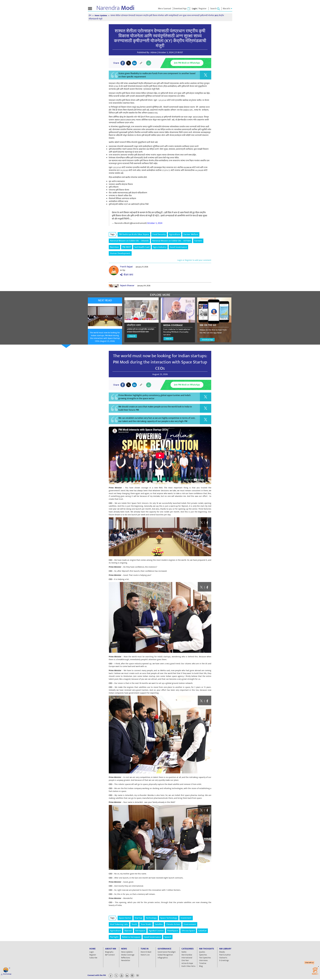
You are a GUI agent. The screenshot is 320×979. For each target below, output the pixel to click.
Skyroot (128, 930)
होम (90, 15)
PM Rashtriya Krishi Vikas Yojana (134, 234)
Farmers (198, 241)
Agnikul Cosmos (156, 930)
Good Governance (178, 247)
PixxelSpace (172, 930)
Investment (186, 918)
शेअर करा (127, 274)
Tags (112, 234)
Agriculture (174, 234)
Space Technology (168, 918)
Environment (190, 924)
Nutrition (114, 247)
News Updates (101, 15)
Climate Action (173, 924)
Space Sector (125, 918)
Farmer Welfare (191, 234)
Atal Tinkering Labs (119, 924)
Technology (151, 918)
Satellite (159, 924)
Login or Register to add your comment (194, 260)
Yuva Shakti (146, 924)
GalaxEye (202, 930)
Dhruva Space (188, 930)
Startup (138, 918)
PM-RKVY (126, 247)
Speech (167, 937)
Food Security (159, 234)
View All (132, 336)
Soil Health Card (142, 247)
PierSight (114, 937)
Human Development (120, 253)
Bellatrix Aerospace (131, 937)
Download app (7, 974)
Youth (134, 924)
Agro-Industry (159, 247)
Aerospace (140, 930)
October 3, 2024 (154, 223)
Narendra (115, 8)
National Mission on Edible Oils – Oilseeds (129, 241)
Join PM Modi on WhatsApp (187, 63)
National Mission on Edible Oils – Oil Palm (171, 241)
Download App (207, 339)
